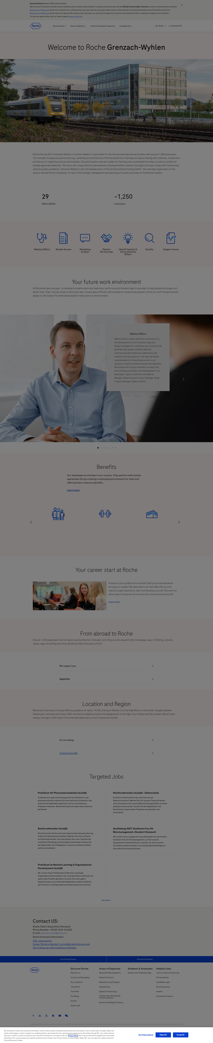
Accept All (180, 1035)
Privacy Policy (73, 1036)
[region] (106, 1035)
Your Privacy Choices (145, 1035)
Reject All (163, 1035)
